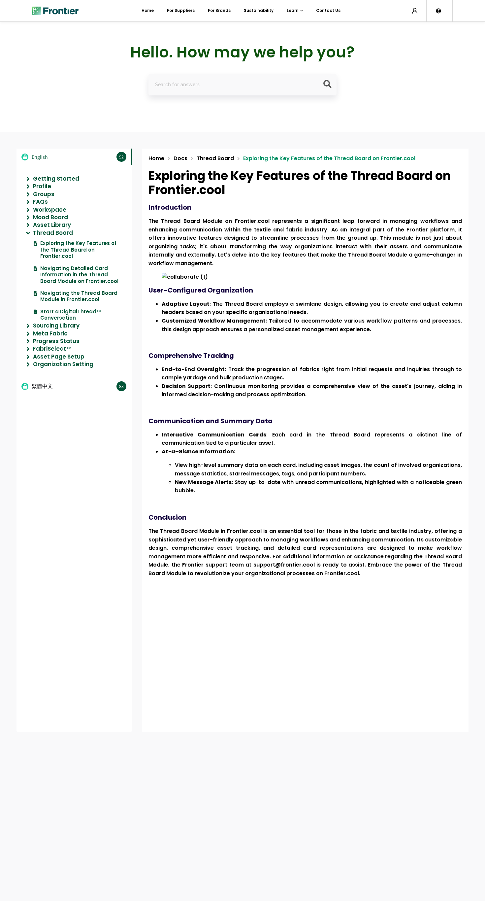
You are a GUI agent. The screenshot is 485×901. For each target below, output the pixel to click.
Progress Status (56, 341)
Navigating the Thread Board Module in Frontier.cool (78, 296)
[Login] (414, 10)
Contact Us (328, 10)
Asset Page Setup (58, 356)
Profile (42, 186)
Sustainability (259, 10)
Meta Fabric (50, 333)
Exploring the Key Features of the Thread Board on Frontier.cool (78, 250)
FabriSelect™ (52, 348)
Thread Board (53, 232)
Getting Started (56, 178)
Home (148, 10)
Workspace (49, 209)
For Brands (219, 10)
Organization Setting (63, 364)
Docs (180, 158)
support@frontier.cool (284, 565)
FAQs (40, 201)
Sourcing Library (56, 325)
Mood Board (50, 217)
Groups (43, 194)
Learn (293, 10)
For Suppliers (181, 10)
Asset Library (52, 224)
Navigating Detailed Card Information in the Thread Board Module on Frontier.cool (79, 275)
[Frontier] (55, 10)
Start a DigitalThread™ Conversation (70, 314)
